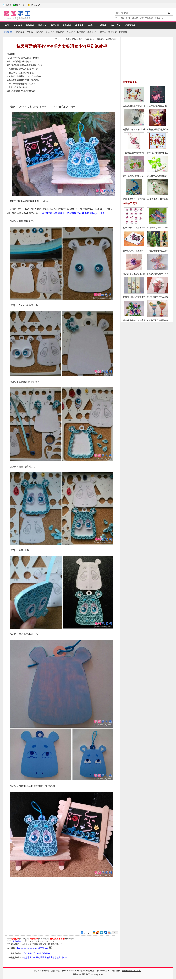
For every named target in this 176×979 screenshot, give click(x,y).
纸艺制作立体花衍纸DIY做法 (136, 274)
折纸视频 (20, 32)
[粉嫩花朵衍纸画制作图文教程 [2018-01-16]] (157, 102)
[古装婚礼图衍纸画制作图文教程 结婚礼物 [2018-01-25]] (134, 102)
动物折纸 (60, 32)
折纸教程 (30, 25)
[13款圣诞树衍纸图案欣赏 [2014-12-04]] (157, 246)
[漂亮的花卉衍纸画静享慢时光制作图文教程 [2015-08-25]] (134, 316)
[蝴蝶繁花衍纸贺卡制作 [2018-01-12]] (134, 148)
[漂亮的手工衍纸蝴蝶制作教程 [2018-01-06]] (157, 171)
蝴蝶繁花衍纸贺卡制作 (134, 153)
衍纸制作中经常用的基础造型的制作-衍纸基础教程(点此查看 (73, 213)
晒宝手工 (86, 974)
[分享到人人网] (105, 933)
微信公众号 (21, 5)
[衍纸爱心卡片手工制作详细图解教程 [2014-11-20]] (134, 246)
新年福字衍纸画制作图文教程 (160, 153)
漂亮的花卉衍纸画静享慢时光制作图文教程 (142, 320)
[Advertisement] (73, 15)
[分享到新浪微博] (98, 933)
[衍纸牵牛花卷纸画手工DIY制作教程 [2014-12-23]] (134, 293)
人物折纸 (71, 32)
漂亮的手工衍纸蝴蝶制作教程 (160, 176)
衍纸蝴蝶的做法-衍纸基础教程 (160, 227)
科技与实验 (115, 25)
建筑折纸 (112, 32)
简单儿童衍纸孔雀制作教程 (19, 61)
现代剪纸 (42, 25)
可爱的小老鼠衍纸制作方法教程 (21, 84)
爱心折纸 (149, 18)
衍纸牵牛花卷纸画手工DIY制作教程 (139, 297)
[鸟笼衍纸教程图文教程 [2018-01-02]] (157, 195)
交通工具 (102, 32)
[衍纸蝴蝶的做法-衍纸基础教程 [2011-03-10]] (157, 223)
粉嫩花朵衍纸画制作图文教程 (160, 106)
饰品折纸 (81, 32)
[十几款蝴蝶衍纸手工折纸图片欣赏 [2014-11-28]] (157, 269)
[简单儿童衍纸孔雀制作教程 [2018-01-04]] (134, 195)
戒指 (141, 18)
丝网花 (103, 25)
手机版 (8, 5)
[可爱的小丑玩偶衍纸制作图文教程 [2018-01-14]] (157, 125)
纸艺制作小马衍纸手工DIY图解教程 (23, 58)
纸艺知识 (18, 25)
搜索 (170, 13)
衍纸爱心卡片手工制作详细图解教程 (139, 251)
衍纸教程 (67, 25)
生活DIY (92, 25)
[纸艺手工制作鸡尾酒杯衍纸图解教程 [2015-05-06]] (157, 316)
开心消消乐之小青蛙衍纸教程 (36, 953)
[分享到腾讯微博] (101, 933)
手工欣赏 (55, 25)
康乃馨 (135, 18)
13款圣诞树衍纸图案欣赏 (158, 251)
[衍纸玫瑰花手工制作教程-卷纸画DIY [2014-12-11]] (157, 293)
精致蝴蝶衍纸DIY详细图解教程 (21, 91)
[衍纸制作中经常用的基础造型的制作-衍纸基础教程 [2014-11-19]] (134, 223)
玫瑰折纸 (159, 18)
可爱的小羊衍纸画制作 (17, 87)
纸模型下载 (130, 25)
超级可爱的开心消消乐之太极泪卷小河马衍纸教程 (95, 39)
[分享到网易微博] (109, 933)
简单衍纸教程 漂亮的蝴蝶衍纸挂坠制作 (24, 65)
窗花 (123, 18)
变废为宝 (79, 25)
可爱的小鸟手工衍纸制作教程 (20, 72)
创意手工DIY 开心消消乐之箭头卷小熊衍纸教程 (45, 957)
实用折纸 (91, 32)
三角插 (30, 32)
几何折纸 (39, 32)
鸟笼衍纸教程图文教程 (157, 199)
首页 (57, 39)
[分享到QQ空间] (94, 933)
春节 (117, 18)
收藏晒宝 (35, 5)
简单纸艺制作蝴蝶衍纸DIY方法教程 (23, 80)
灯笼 (128, 18)
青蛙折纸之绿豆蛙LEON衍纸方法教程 (24, 76)
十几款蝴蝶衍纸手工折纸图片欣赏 (22, 69)
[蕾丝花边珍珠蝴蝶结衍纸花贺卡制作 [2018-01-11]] (134, 171)
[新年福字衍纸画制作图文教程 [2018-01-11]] (157, 148)
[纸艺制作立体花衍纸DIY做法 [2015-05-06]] (134, 269)
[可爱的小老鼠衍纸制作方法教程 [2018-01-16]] (134, 125)
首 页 (7, 25)
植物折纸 (50, 32)
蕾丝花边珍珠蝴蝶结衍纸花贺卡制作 (139, 176)
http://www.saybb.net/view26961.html (32, 948)
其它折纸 (123, 32)
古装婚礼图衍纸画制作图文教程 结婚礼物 (142, 106)
